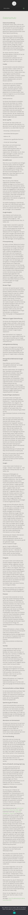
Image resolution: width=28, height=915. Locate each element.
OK (14, 912)
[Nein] (26, 910)
